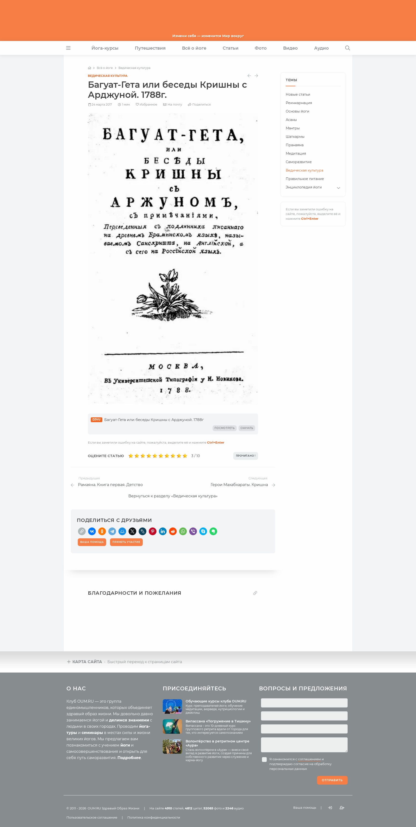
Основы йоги (297, 111)
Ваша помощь (304, 807)
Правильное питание (305, 179)
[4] (149, 456)
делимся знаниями (129, 720)
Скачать (246, 428)
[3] (143, 456)
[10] (185, 456)
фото (212, 808)
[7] (167, 456)
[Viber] (193, 531)
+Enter (215, 442)
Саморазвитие (299, 162)
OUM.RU (94, 808)
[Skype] (203, 531)
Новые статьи (298, 94)
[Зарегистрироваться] (342, 808)
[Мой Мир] (122, 531)
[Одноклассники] (102, 531)
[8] (173, 456)
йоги (125, 745)
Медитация (296, 153)
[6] (161, 456)
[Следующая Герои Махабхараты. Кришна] (256, 75)
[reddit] (173, 531)
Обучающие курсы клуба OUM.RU (216, 701)
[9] (179, 456)
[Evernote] (213, 531)
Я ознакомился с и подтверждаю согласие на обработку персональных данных (300, 764)
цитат (193, 808)
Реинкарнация (299, 103)
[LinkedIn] (163, 531)
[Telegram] (112, 531)
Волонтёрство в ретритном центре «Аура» (217, 743)
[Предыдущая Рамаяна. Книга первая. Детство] (249, 75)
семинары (92, 732)
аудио (234, 808)
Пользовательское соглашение (91, 817)
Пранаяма (295, 145)
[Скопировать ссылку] (82, 531)
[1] (131, 456)
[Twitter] (132, 531)
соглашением (309, 759)
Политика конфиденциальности (153, 817)
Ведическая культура (108, 76)
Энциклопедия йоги (304, 187)
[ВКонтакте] (92, 531)
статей (174, 808)
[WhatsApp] (183, 531)
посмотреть (224, 428)
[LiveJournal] (142, 531)
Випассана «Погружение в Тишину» (218, 721)
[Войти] (330, 808)
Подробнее (129, 757)
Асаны (291, 120)
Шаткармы (295, 136)
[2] (137, 456)
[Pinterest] (152, 531)
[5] (155, 456)
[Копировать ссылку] (255, 593)
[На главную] (89, 68)
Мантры (293, 128)
